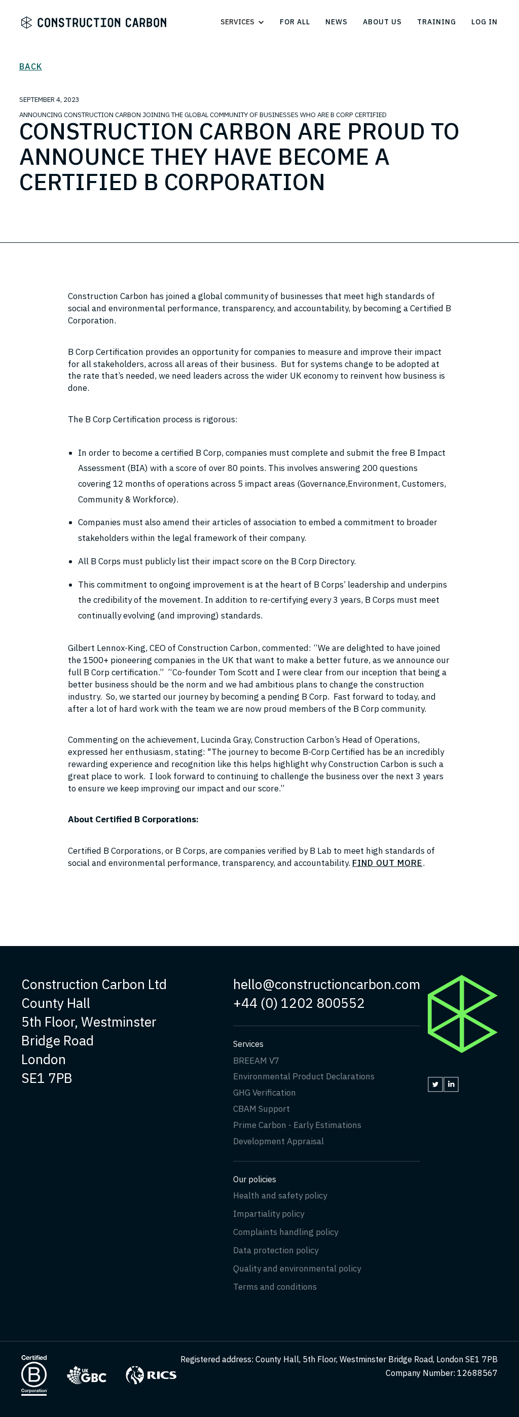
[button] (247, 22)
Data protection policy (275, 1250)
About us (382, 22)
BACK (30, 66)
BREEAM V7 (256, 1060)
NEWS (336, 22)
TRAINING (436, 22)
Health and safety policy (280, 1195)
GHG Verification (264, 1092)
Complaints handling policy (285, 1232)
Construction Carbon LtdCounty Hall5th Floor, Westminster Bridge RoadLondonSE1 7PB (94, 1030)
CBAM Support (261, 1108)
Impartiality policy (268, 1213)
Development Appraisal (278, 1141)
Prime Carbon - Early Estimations (297, 1125)
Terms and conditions (275, 1286)
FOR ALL (295, 22)
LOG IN (484, 22)
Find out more (387, 862)
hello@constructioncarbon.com (326, 984)
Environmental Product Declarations (304, 1076)
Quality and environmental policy (297, 1268)
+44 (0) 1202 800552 (299, 1002)
